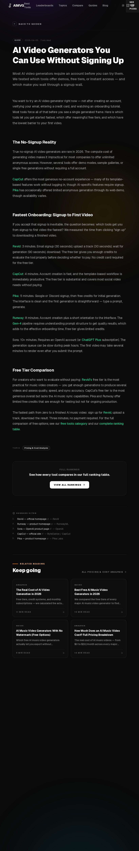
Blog (105, 5)
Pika (15, 190)
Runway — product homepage (33, 523)
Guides (92, 5)
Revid (17, 246)
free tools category (74, 424)
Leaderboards (44, 5)
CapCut (18, 179)
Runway (18, 318)
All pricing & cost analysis (102, 572)
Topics (63, 5)
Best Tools (27, 5)
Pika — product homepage (31, 538)
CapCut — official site (29, 533)
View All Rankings (67, 484)
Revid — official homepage (31, 519)
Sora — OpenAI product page (33, 528)
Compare (77, 5)
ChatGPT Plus (91, 340)
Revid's (87, 380)
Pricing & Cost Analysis (36, 448)
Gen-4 (17, 323)
